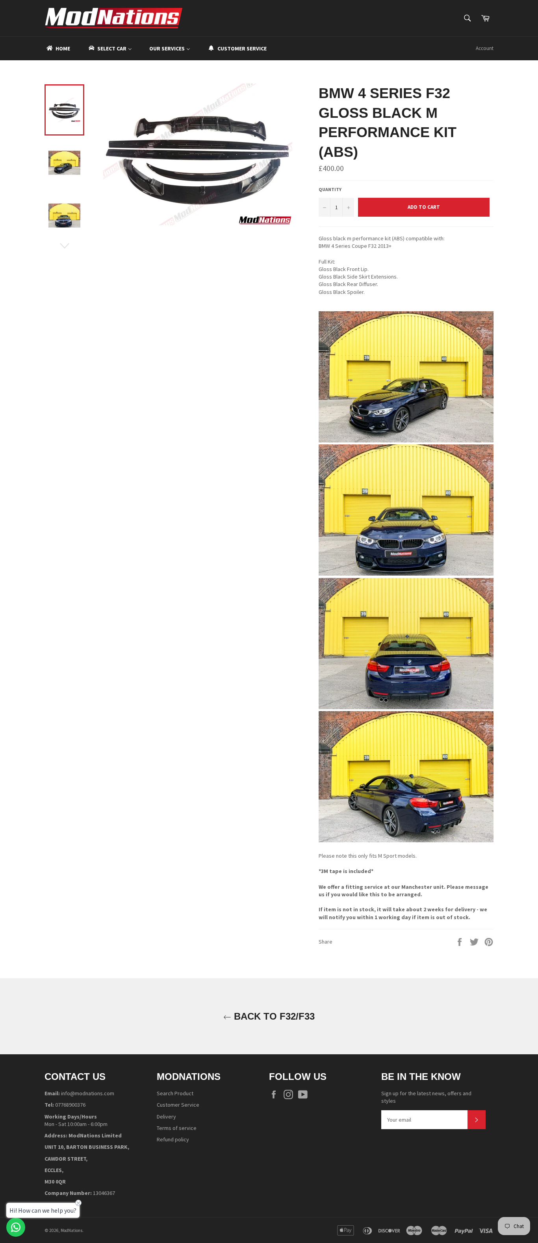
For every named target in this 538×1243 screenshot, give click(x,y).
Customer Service (178, 1104)
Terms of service (177, 1128)
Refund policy (173, 1139)
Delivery (166, 1116)
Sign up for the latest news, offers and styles (426, 1097)
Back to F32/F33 (273, 1016)
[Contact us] (15, 1227)
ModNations (71, 1230)
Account (484, 48)
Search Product (175, 1093)
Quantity (330, 189)
